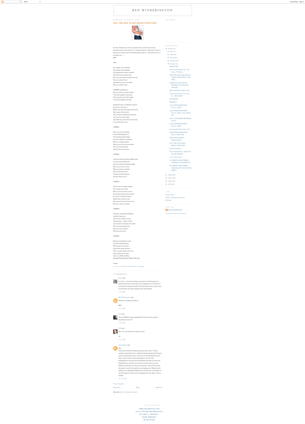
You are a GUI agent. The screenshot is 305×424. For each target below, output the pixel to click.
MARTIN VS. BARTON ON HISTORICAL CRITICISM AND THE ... (178, 85)
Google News (170, 195)
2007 (170, 178)
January (172, 64)
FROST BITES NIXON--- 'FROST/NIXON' (177, 139)
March (172, 57)
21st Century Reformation (149, 411)
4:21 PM (122, 308)
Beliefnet (169, 200)
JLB (120, 328)
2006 (170, 181)
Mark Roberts (149, 417)
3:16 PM (122, 292)
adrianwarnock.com (149, 409)
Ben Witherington (152, 10)
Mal (120, 314)
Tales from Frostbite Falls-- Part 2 (180, 129)
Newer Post (116, 387)
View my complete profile (176, 213)
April (172, 54)
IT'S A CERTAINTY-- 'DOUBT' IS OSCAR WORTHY (180, 153)
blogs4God (149, 420)
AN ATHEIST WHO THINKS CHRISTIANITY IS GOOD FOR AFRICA (180, 167)
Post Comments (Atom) (129, 392)
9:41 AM (122, 339)
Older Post (158, 387)
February (173, 61)
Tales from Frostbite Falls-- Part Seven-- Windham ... (179, 70)
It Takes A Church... (149, 414)
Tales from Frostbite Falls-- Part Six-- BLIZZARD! (179, 94)
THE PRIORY (173, 99)
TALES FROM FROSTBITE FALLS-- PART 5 (178, 106)
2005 (170, 184)
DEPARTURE (173, 66)
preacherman (123, 345)
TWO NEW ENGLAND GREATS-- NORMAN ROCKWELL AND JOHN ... (180, 77)
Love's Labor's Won (175, 157)
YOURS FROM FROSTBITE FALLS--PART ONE (178, 133)
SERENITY (173, 102)
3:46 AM (122, 323)
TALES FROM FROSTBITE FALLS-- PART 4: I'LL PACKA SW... (180, 113)
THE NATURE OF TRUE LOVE (179, 90)
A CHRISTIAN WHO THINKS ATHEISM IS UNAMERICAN (179, 161)
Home (138, 387)
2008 (170, 175)
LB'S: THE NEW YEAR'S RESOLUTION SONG (177, 144)
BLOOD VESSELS (175, 148)
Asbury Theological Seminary (175, 197)
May (171, 51)
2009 (170, 49)
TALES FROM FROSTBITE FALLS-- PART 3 (178, 125)
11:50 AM (122, 378)
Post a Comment (118, 384)
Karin (120, 278)
